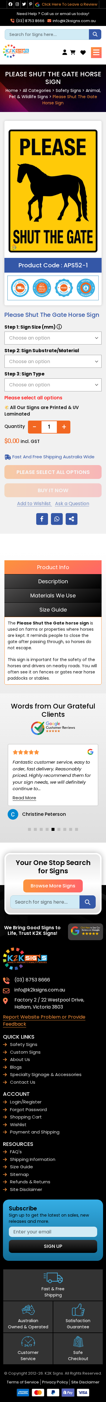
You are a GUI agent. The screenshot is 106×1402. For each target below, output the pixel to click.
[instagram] (17, 4)
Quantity (14, 426)
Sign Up (53, 1246)
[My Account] (66, 52)
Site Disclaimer (26, 1189)
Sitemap (19, 1174)
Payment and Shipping (34, 1132)
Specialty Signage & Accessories (46, 1074)
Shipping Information (32, 1159)
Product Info (53, 567)
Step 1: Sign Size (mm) (33, 326)
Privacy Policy (55, 1382)
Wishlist (18, 1124)
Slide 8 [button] (70, 829)
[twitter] (24, 4)
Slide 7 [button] (64, 829)
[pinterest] (30, 4)
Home (12, 90)
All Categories (37, 90)
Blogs (16, 1067)
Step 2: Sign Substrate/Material (41, 350)
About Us (20, 1059)
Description (53, 581)
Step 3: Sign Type (24, 374)
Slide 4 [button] (47, 829)
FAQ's (16, 1152)
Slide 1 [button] (29, 829)
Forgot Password (28, 1109)
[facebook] (10, 4)
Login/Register (26, 1102)
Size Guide (53, 609)
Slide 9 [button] (76, 829)
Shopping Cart (26, 1117)
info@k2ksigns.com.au (74, 21)
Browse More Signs (53, 885)
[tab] (29, 829)
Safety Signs (68, 90)
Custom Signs (25, 1052)
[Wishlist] (83, 53)
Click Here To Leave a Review (69, 4)
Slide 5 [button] (53, 829)
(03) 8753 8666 (29, 21)
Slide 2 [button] (35, 829)
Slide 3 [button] (41, 829)
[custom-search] (95, 34)
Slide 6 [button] (58, 829)
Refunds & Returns (30, 1182)
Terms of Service (23, 1382)
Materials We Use (53, 595)
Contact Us (22, 1082)
